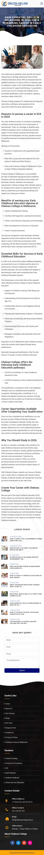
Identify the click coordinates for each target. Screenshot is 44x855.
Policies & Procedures (13, 763)
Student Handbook (12, 778)
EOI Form (8, 723)
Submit (22, 670)
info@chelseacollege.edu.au (22, 820)
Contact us (9, 733)
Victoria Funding (11, 758)
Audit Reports (10, 773)
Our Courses (10, 713)
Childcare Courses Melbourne (16, 742)
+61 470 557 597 (18, 811)
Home (7, 704)
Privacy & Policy (11, 737)
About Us (8, 709)
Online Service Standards (14, 782)
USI (6, 768)
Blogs (7, 718)
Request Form (10, 728)
